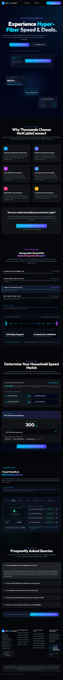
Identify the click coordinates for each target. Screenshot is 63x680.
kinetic (43, 500)
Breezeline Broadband (39, 647)
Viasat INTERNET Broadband (39, 634)
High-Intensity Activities (12, 391)
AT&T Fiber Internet (23, 635)
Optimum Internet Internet (24, 639)
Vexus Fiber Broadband (39, 645)
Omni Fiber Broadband (39, 643)
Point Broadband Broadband (39, 638)
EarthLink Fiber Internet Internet (24, 642)
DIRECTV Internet (22, 644)
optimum (27, 500)
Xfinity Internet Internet (24, 632)
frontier (20, 500)
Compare (36, 3)
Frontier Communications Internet (24, 637)
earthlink (35, 500)
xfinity (8, 500)
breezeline (51, 500)
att (14, 500)
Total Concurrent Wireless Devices (14, 382)
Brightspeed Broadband (39, 641)
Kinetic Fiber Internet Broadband (39, 636)
